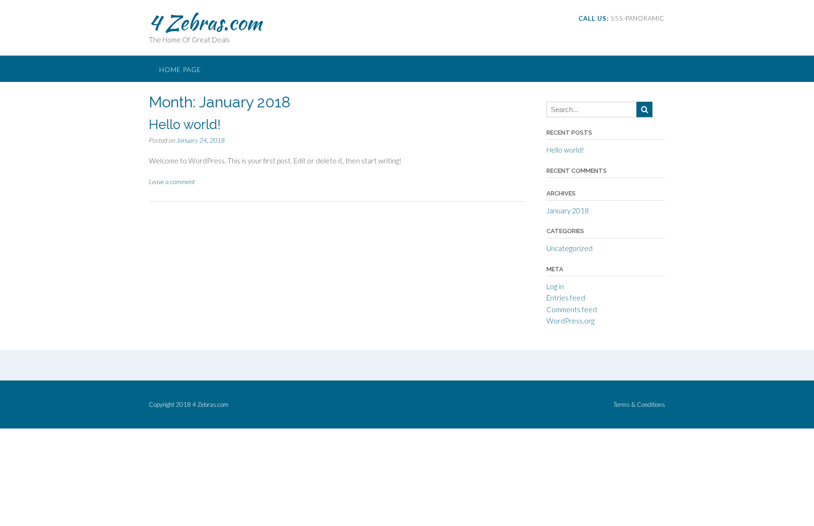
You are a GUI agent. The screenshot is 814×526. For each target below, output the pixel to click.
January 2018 (567, 210)
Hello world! (185, 124)
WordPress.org (570, 320)
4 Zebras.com (205, 22)
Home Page (180, 69)
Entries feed (565, 297)
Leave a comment (172, 182)
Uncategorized (569, 248)
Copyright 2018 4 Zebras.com (188, 404)
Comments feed (571, 309)
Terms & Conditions (639, 405)
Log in (555, 286)
